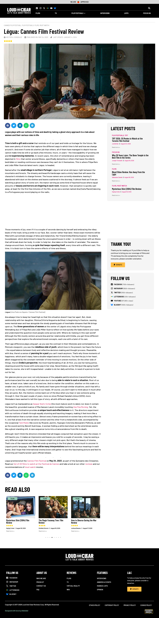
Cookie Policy (146, 605)
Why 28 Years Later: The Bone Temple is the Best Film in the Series (130, 156)
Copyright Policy (112, 605)
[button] (149, 8)
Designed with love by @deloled (16, 611)
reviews (88, 464)
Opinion (100, 590)
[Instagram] (40, 8)
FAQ (37, 590)
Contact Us (41, 586)
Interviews (101, 578)
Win (68, 590)
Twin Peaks (24, 422)
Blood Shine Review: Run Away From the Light (128, 173)
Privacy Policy (130, 605)
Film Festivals (28, 25)
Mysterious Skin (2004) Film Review (17, 521)
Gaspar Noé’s (42, 404)
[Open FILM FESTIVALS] (85, 13)
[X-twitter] (44, 8)
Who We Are (41, 578)
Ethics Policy (94, 605)
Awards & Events (104, 582)
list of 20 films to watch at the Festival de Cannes (36, 464)
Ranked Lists (102, 586)
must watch (30, 467)
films (18, 159)
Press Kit (40, 582)
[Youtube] (51, 8)
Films (36, 25)
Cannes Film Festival (12, 25)
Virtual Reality (73, 586)
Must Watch (44, 25)
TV (68, 582)
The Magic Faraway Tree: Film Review (51, 521)
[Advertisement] (53, 211)
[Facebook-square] (37, 8)
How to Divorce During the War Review (83, 521)
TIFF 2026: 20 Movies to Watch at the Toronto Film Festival (127, 139)
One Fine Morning (80, 407)
